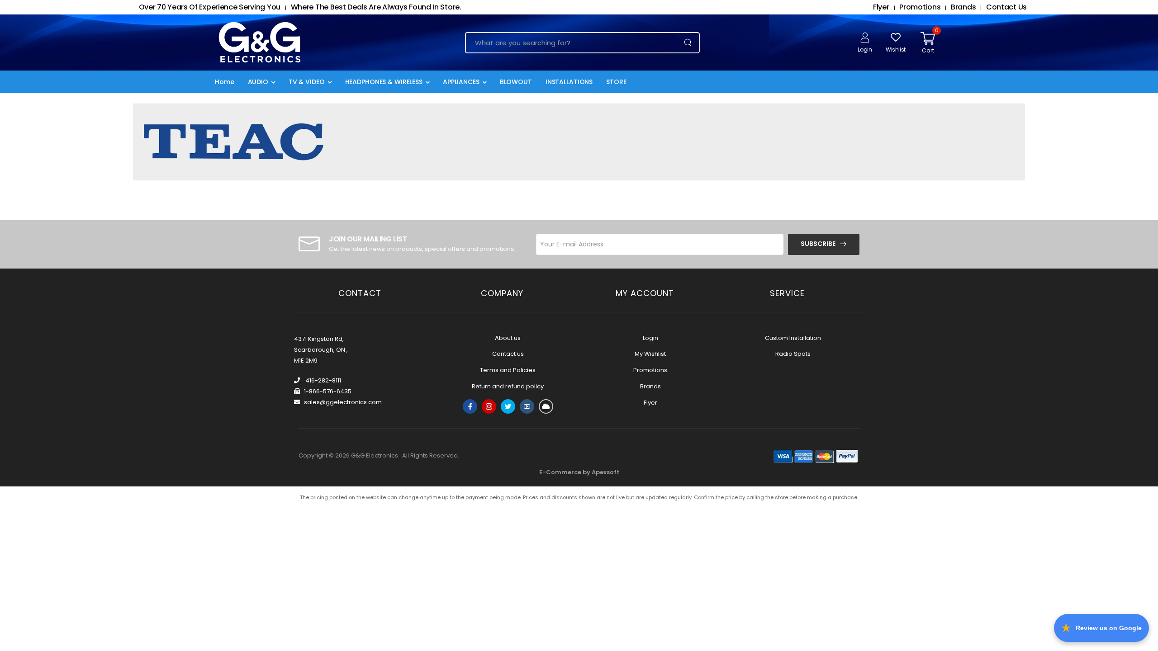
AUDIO (258, 81)
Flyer (650, 402)
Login (650, 338)
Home (224, 81)
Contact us (508, 353)
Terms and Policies (508, 370)
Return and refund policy (508, 386)
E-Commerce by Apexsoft (579, 472)
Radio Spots (793, 353)
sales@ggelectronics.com (343, 402)
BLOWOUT (516, 81)
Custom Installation (793, 338)
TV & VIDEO (307, 81)
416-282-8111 (322, 380)
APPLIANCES (461, 81)
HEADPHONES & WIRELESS (383, 81)
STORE (616, 81)
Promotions (650, 370)
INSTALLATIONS (569, 81)
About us (508, 338)
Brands (650, 386)
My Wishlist (650, 353)
